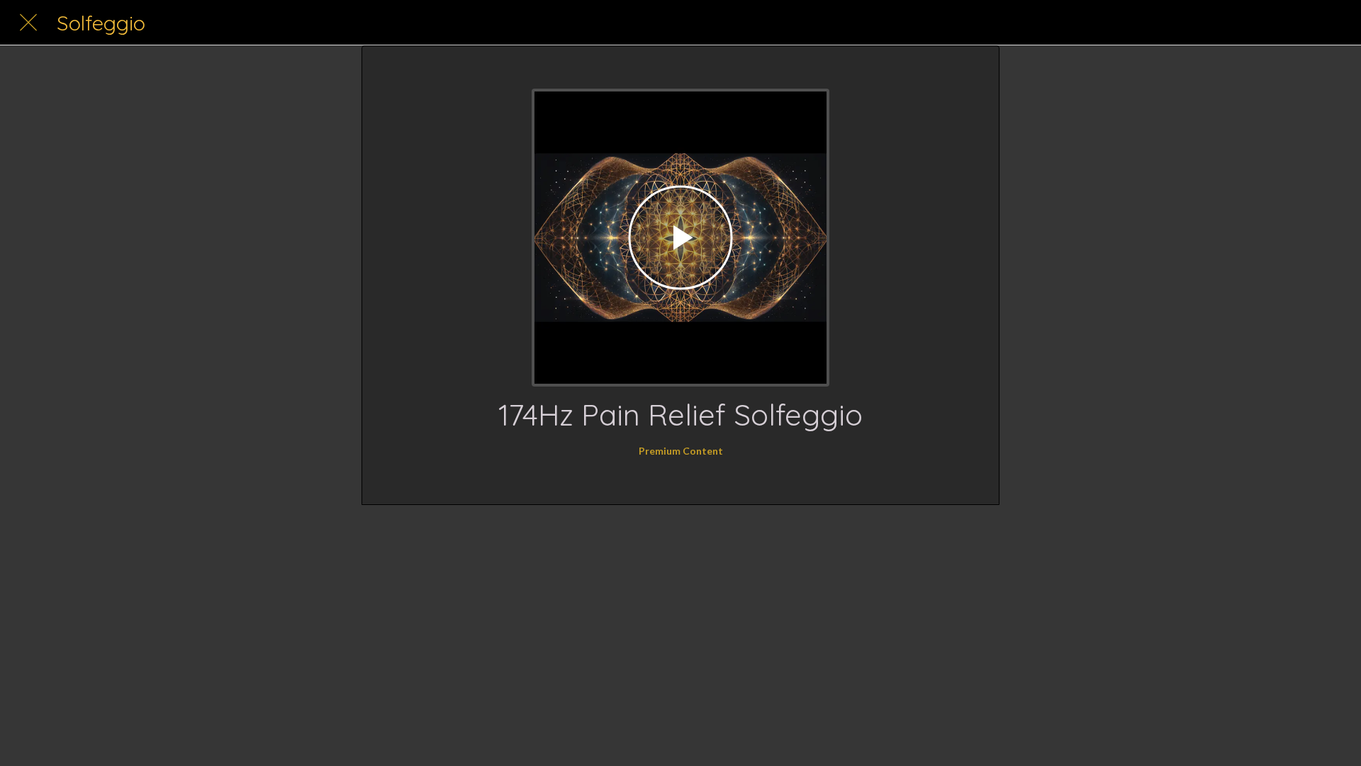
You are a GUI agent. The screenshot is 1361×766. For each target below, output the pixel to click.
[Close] (28, 22)
